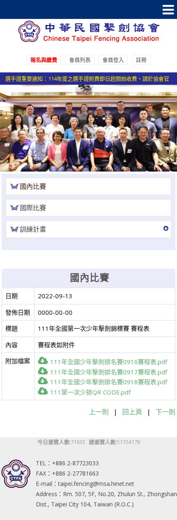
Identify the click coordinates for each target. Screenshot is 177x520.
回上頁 (132, 411)
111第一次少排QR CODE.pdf (90, 392)
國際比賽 (33, 207)
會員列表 (80, 59)
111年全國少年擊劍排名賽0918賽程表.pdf (108, 382)
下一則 (165, 411)
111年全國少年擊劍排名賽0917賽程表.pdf (108, 372)
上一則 (99, 411)
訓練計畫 (33, 229)
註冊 (141, 59)
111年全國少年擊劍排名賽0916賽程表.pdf (108, 362)
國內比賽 (33, 186)
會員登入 (113, 59)
